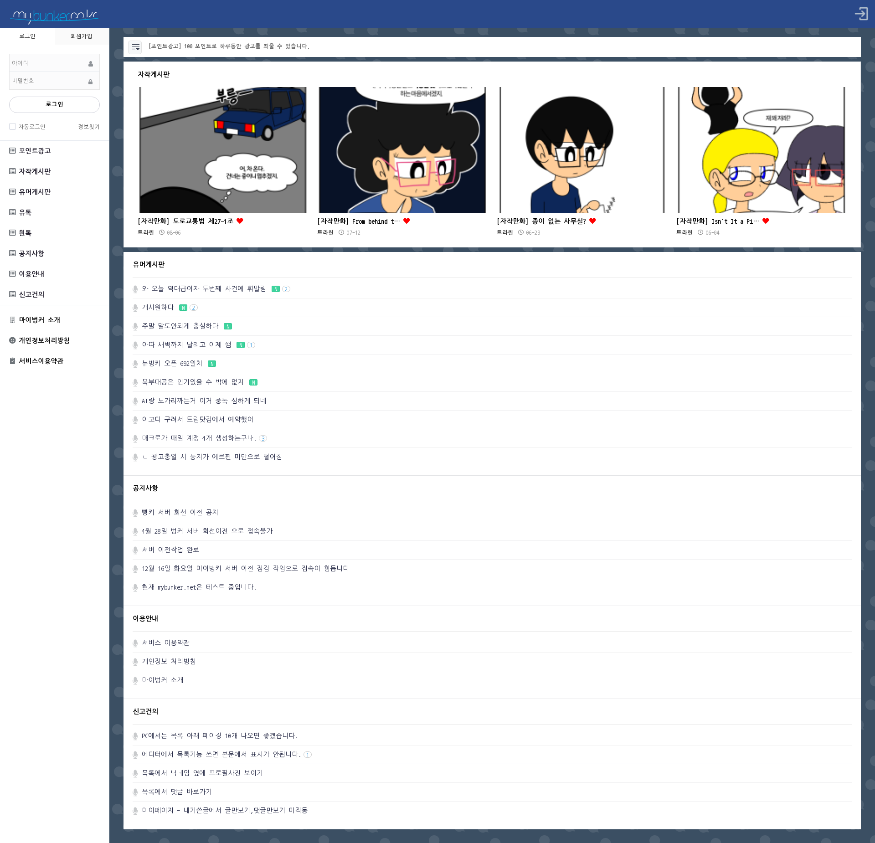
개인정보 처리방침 (169, 661)
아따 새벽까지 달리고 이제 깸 (197, 344)
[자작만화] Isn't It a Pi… (719, 221)
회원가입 (82, 36)
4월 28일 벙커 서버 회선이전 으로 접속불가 (207, 531)
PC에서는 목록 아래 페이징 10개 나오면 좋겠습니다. (220, 735)
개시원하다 (168, 307)
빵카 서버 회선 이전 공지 (180, 512)
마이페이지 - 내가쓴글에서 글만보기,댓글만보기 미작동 (225, 810)
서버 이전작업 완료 (170, 549)
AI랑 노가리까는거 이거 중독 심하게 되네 (204, 400)
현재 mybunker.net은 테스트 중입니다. (199, 587)
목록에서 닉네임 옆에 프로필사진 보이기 (202, 773)
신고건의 (29, 294)
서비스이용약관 (39, 361)
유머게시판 (33, 192)
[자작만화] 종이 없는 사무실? (543, 221)
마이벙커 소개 (37, 320)
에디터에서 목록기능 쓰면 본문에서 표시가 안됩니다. (225, 754)
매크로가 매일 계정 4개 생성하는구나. (203, 438)
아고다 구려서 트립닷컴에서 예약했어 (197, 419)
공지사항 (29, 253)
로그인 (54, 105)
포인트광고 (33, 151)
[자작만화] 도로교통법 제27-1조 (187, 221)
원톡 (23, 233)
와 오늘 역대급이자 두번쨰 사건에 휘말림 (215, 288)
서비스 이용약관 (166, 642)
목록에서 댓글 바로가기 (177, 791)
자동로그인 (32, 126)
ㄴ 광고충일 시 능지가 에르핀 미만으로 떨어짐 (212, 456)
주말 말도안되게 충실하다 (185, 326)
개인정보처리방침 (42, 340)
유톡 (23, 212)
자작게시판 (33, 171)
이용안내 (29, 274)
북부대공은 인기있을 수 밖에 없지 (198, 382)
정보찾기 (89, 126)
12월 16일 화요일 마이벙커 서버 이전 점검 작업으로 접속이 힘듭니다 (245, 568)
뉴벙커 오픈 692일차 (177, 363)
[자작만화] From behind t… (360, 221)
